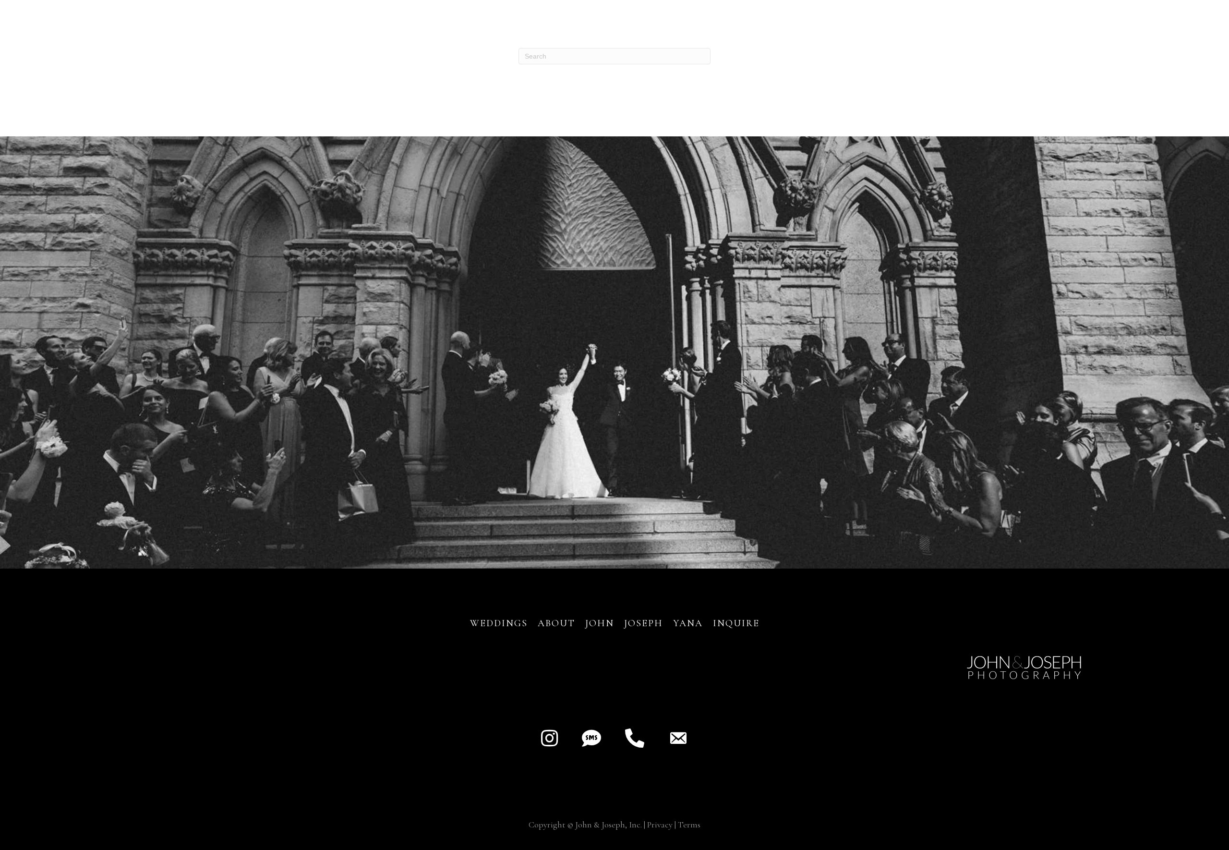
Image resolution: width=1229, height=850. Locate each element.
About (558, 623)
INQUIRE (736, 623)
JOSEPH (643, 623)
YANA (688, 623)
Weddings (499, 623)
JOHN (599, 623)
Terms (689, 824)
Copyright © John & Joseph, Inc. (585, 824)
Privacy (660, 824)
